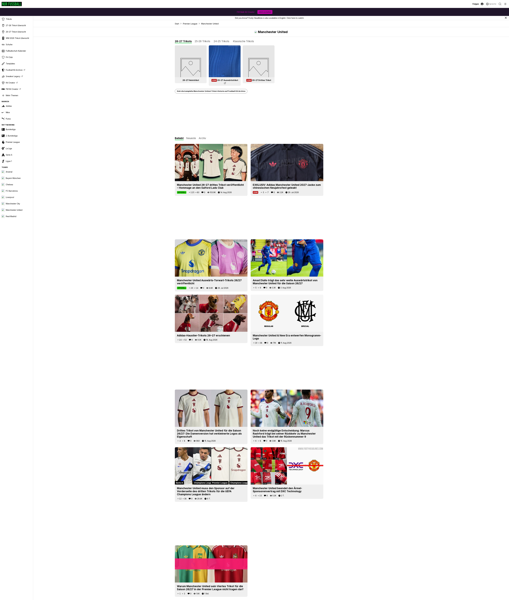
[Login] (482, 4)
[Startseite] (12, 4)
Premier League (190, 23)
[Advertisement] (249, 115)
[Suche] (500, 4)
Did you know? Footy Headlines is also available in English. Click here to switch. (269, 18)
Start (177, 24)
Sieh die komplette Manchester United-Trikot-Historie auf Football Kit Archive (211, 91)
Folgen (476, 4)
